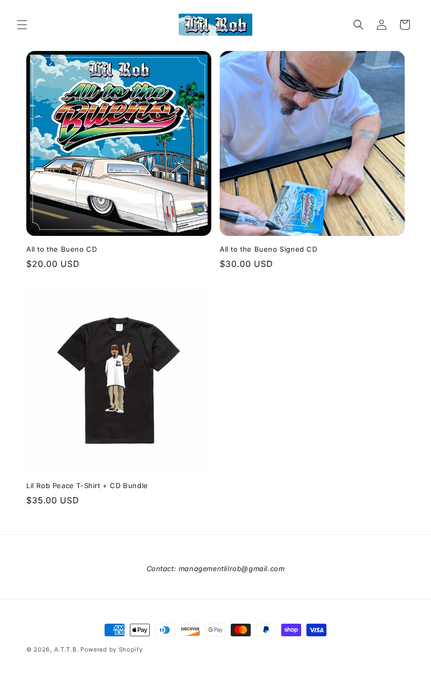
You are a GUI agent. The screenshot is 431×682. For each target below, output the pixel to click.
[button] (22, 24)
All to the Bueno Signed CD (268, 249)
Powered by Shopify (111, 649)
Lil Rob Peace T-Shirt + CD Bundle (87, 485)
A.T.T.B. (66, 649)
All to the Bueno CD (61, 249)
